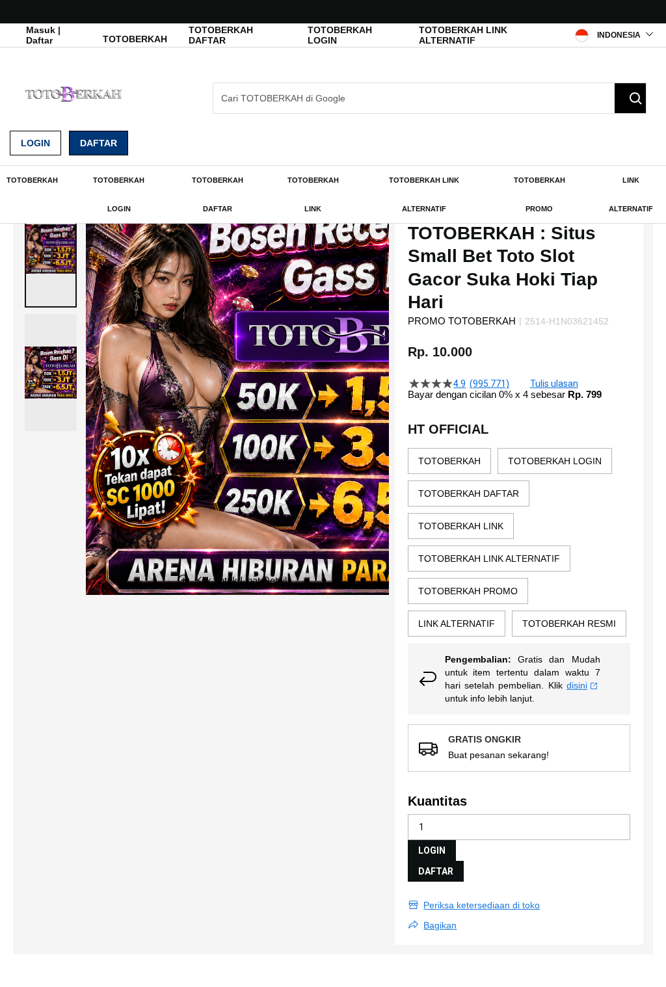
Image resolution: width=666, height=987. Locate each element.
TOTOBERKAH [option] (449, 461)
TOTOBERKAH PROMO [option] (468, 591)
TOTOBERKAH (135, 39)
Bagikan (440, 925)
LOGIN (432, 850)
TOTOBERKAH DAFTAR (221, 35)
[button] (51, 249)
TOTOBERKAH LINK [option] (460, 526)
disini (576, 685)
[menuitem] (32, 180)
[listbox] (519, 545)
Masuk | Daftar (43, 35)
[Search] (630, 98)
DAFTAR (435, 871)
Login (35, 143)
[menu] (333, 194)
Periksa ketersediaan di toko (481, 905)
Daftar (98, 143)
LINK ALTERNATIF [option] (456, 623)
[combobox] (429, 98)
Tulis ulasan (554, 383)
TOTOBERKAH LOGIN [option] (555, 461)
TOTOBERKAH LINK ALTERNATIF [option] (489, 558)
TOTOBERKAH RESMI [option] (569, 623)
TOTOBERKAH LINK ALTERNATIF (463, 35)
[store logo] (75, 94)
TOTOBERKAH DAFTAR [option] (468, 493)
